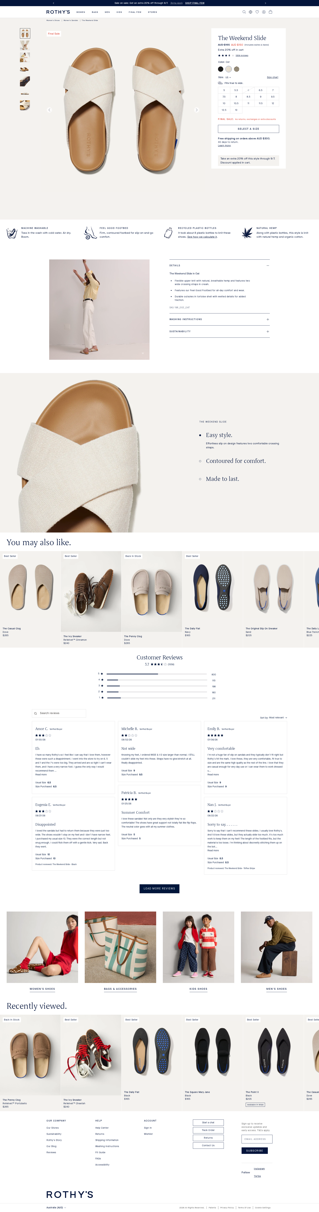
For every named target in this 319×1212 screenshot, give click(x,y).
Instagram (259, 1168)
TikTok (257, 1176)
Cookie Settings (263, 1207)
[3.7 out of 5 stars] (226, 56)
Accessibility (102, 1164)
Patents (212, 1207)
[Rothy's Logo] (58, 12)
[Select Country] (251, 12)
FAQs (98, 1158)
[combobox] (273, 717)
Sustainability (54, 1134)
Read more (41, 775)
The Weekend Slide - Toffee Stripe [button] (240, 869)
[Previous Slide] (54, 3)
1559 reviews (242, 55)
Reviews (51, 1152)
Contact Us (208, 1145)
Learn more (224, 145)
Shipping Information (107, 1140)
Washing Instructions (107, 1146)
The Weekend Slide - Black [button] (65, 865)
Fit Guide (100, 1152)
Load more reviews (159, 888)
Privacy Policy (227, 1207)
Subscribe (254, 1150)
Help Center (102, 1127)
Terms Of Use (244, 1207)
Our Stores (53, 1127)
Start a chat (208, 1122)
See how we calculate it (202, 237)
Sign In (148, 1127)
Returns (99, 1134)
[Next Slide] (265, 3)
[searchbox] (59, 713)
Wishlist (148, 1134)
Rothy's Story (54, 1140)
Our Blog (51, 1146)
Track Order (208, 1130)
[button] (80, 12)
